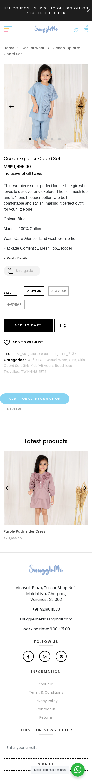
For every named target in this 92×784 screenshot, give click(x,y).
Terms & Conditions (46, 692)
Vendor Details (17, 258)
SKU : (8, 354)
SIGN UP (46, 764)
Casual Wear (33, 48)
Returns (46, 717)
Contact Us (46, 709)
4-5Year (14, 304)
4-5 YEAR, (36, 359)
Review (14, 409)
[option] (46, 106)
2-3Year (34, 291)
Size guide (24, 270)
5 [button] (60, 139)
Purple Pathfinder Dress (25, 531)
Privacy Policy (46, 700)
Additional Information (35, 399)
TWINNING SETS (33, 371)
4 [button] (52, 139)
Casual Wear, (57, 359)
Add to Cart (28, 325)
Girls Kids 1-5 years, (39, 365)
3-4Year (58, 291)
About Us (46, 684)
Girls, (73, 359)
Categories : (15, 359)
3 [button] (45, 139)
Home (9, 48)
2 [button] (38, 139)
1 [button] (30, 139)
